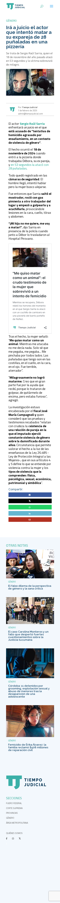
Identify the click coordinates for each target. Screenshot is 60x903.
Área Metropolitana (17, 822)
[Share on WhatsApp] (30, 507)
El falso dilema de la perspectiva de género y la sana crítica (29, 587)
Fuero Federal (14, 803)
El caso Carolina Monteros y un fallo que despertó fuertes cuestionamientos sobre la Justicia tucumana (28, 635)
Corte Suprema (14, 808)
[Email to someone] (30, 519)
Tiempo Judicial (29, 107)
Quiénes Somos (14, 833)
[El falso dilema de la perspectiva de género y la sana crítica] (30, 577)
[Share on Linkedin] (30, 513)
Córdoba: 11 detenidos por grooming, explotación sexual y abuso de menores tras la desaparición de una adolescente (29, 691)
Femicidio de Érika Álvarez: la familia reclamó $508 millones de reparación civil (28, 747)
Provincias (12, 813)
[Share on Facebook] (30, 494)
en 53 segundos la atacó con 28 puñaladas (28, 166)
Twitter (30, 501)
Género (11, 20)
